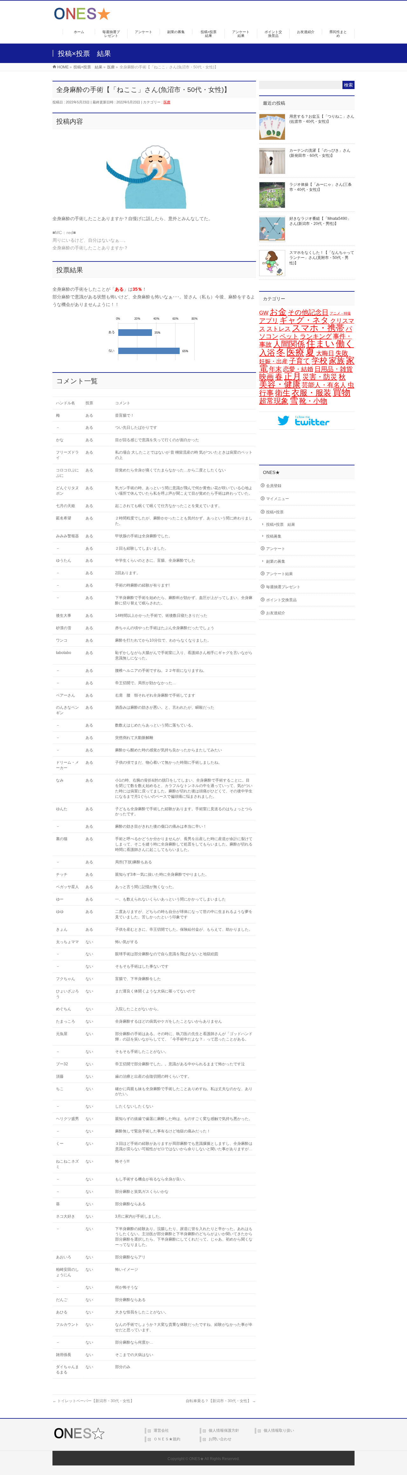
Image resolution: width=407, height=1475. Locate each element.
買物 (341, 392)
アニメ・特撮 (340, 313)
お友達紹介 (275, 613)
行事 (266, 393)
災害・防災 (319, 377)
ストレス (278, 328)
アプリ (268, 320)
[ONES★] (82, 17)
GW (263, 313)
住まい (320, 343)
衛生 (282, 392)
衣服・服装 (311, 392)
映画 (266, 377)
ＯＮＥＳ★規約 (167, 1439)
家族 (337, 360)
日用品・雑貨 (333, 368)
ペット (289, 336)
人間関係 (289, 343)
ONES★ (196, 1459)
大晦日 (325, 353)
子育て (299, 361)
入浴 (267, 352)
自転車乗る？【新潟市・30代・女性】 (221, 1401)
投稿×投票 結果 (280, 524)
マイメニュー (277, 499)
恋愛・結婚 (298, 369)
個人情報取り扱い (279, 1430)
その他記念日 (308, 312)
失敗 (341, 353)
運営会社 (161, 1430)
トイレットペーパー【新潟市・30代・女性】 (93, 1401)
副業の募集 (275, 561)
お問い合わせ (220, 1439)
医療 (166, 102)
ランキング (316, 336)
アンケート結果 (279, 574)
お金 (278, 312)
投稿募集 (273, 536)
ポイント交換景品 (281, 600)
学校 (320, 360)
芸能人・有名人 (324, 384)
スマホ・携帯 (318, 328)
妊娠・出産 (273, 361)
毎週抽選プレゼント (283, 587)
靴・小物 (313, 401)
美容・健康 (279, 384)
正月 (292, 376)
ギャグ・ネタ (304, 320)
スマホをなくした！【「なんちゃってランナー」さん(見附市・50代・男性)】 (321, 257)
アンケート (275, 548)
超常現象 (273, 401)
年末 (275, 368)
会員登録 (273, 486)
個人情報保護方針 (224, 1430)
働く (345, 343)
